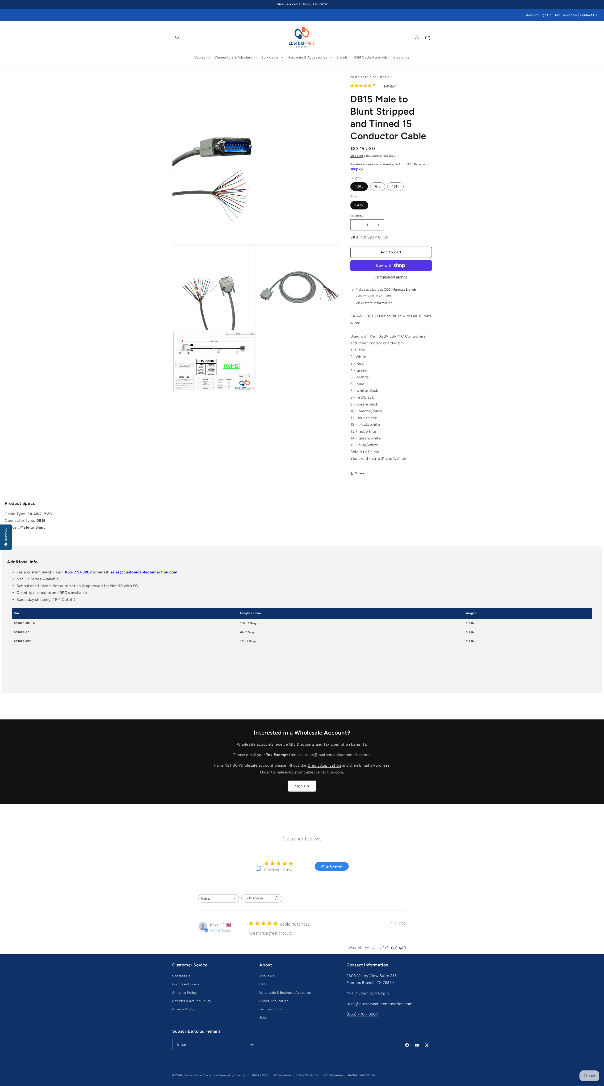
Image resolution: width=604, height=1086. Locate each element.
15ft (395, 186)
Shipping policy (333, 1075)
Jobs (263, 1017)
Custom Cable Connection (201, 1075)
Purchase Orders (185, 984)
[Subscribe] (252, 1044)
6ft (377, 186)
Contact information (361, 1075)
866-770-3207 (78, 572)
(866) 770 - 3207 (362, 1014)
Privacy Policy (183, 1009)
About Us (266, 976)
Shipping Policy (184, 993)
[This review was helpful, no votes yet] (392, 947)
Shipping (356, 155)
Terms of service (307, 1075)
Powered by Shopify (231, 1075)
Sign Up (302, 786)
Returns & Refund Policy (191, 1001)
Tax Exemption (566, 15)
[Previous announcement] (174, 4)
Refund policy (259, 1075)
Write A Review (332, 866)
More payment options (391, 277)
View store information (374, 303)
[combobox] (218, 898)
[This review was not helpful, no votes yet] (401, 947)
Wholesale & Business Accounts (285, 993)
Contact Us (588, 15)
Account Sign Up (539, 15)
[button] (177, 38)
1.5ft (359, 186)
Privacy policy (282, 1075)
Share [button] (360, 473)
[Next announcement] (430, 4)
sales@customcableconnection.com (143, 572)
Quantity (356, 215)
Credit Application (324, 765)
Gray (359, 205)
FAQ (262, 984)
